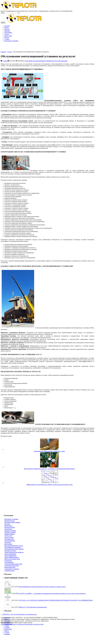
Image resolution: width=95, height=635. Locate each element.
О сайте (6, 632)
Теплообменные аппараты (12, 547)
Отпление (7, 542)
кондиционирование (39, 61)
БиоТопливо (8, 525)
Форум (6, 631)
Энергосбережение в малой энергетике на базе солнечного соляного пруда (42, 586)
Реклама (7, 634)
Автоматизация (9, 570)
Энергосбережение (10, 555)
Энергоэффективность (11, 557)
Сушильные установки (11, 569)
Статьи (9, 52)
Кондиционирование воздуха (13, 545)
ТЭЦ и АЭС (8, 535)
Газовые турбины (10, 532)
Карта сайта (8, 629)
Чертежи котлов (9, 520)
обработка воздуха (52, 61)
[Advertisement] (47, 38)
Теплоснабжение (9, 540)
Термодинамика (9, 534)
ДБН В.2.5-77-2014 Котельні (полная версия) (32, 607)
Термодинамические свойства (13, 552)
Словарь (7, 627)
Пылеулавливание (10, 554)
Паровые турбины (10, 530)
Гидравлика (8, 560)
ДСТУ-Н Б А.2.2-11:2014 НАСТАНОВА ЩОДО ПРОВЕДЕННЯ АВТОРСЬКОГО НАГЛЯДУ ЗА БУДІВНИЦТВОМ (55, 600)
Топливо (7, 524)
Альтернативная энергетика (13, 564)
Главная (3, 52)
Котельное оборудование (12, 522)
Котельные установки (11, 519)
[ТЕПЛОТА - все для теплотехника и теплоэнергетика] (19, 9)
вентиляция (28, 61)
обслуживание (62, 61)
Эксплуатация (8, 537)
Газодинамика (8, 562)
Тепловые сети (9, 539)
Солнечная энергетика (11, 565)
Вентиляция (8, 544)
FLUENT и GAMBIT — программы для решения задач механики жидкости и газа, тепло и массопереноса (52, 593)
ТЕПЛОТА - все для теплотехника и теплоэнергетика (20, 614)
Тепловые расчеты (10, 550)
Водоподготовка (9, 527)
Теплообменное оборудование (14, 549)
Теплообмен (8, 529)
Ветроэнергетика (9, 567)
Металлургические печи (12, 559)
